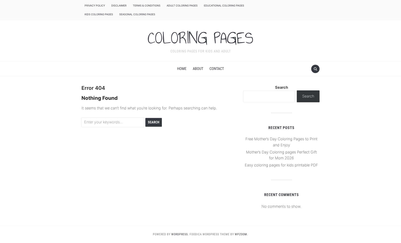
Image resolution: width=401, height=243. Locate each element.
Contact (216, 68)
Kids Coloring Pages (99, 14)
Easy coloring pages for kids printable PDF (281, 165)
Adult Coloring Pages (182, 5)
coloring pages (200, 38)
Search (281, 87)
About (198, 68)
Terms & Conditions (146, 5)
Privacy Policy (95, 5)
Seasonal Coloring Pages (137, 14)
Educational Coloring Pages (224, 5)
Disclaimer (119, 5)
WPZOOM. (241, 234)
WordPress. (180, 234)
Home (182, 68)
